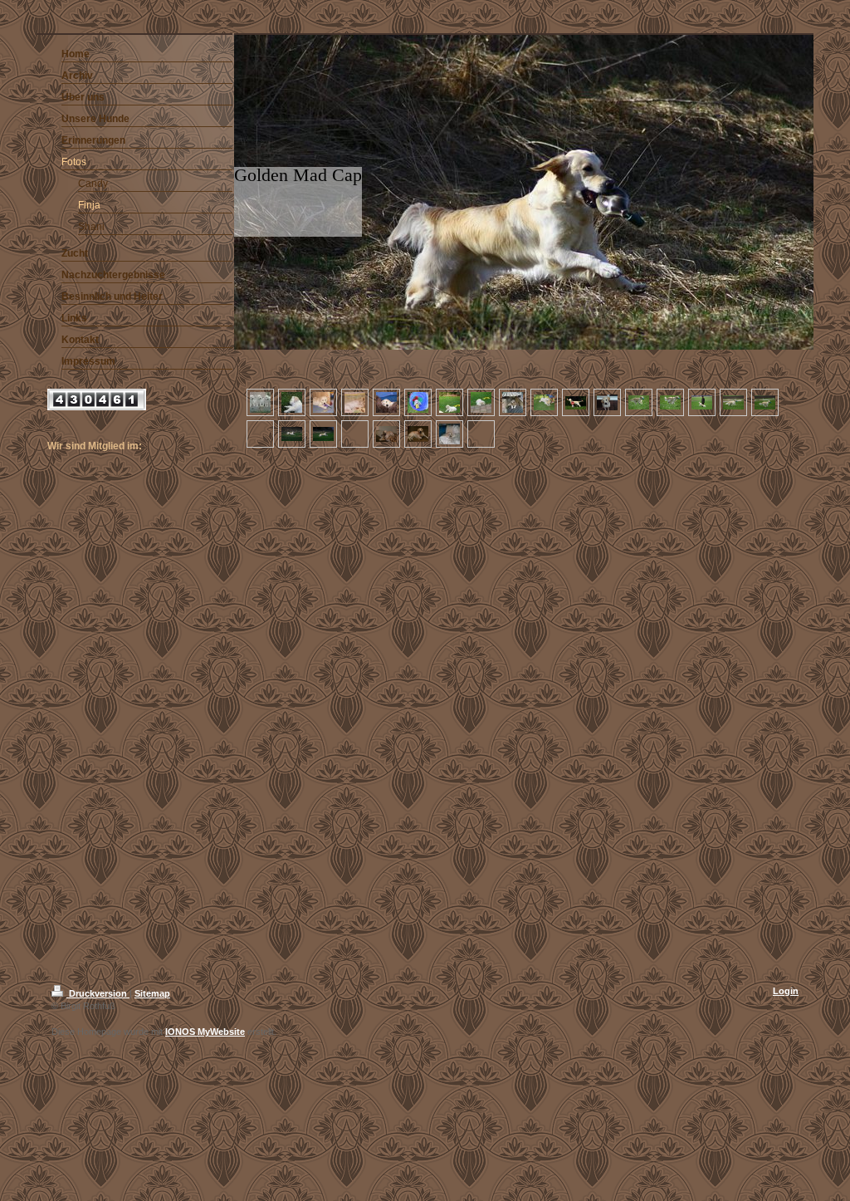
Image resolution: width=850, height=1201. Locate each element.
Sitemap (152, 993)
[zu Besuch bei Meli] (386, 434)
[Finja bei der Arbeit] (638, 402)
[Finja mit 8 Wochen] (323, 402)
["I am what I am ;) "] (607, 402)
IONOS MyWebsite (205, 1032)
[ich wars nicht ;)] (449, 434)
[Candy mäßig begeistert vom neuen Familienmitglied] (544, 402)
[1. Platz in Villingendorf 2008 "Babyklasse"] (575, 402)
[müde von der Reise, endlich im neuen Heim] (291, 402)
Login (786, 991)
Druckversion (97, 993)
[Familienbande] (260, 402)
